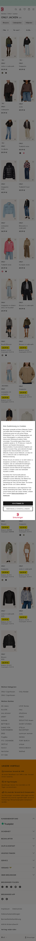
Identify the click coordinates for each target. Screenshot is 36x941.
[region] (18, 470)
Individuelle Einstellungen (18, 509)
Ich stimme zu (18, 503)
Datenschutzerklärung (18, 493)
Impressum (6, 495)
